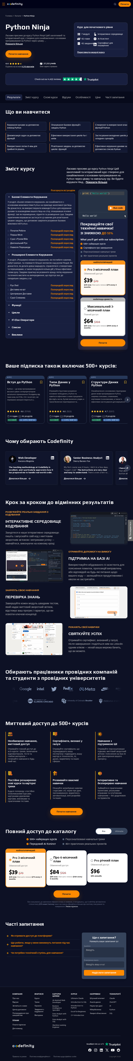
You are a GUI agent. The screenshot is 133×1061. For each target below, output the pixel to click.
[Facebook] (90, 1050)
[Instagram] (96, 1050)
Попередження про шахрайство (20, 1014)
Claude (112, 998)
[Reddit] (118, 1050)
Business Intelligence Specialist (57, 1008)
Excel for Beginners (78, 1012)
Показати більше (96, 182)
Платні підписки (19, 1025)
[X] (107, 1050)
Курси (37, 998)
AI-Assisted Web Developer (58, 1001)
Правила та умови (19, 1056)
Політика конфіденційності (40, 1056)
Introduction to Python (77, 1007)
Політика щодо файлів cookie (64, 1056)
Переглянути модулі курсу (91, 52)
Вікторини (39, 1015)
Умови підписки (72, 906)
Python (112, 1010)
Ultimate (119, 831)
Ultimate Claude (77, 998)
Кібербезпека (95, 1010)
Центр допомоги (19, 1010)
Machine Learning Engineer (59, 1026)
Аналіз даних (95, 1002)
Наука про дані (96, 1006)
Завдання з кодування (39, 1010)
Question (87, 946)
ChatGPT (112, 1002)
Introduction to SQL (79, 1002)
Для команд (17, 1028)
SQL (110, 1013)
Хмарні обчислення (98, 1013)
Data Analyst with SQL (59, 1020)
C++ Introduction (77, 1015)
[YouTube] (113, 1050)
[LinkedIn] (101, 1050)
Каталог (18, 16)
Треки (37, 1002)
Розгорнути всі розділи (63, 190)
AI (110, 1006)
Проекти (38, 1006)
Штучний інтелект (97, 998)
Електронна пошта (91, 960)
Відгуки (15, 1002)
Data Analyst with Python (59, 1015)
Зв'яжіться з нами (19, 1006)
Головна (8, 16)
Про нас (15, 998)
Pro (103, 831)
